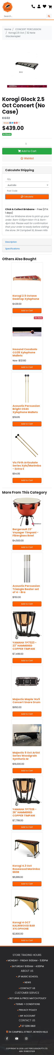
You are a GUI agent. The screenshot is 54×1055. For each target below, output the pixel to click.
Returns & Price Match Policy (27, 998)
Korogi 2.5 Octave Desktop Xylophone (26, 297)
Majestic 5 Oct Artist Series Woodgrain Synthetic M (26, 756)
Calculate (28, 196)
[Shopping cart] (50, 7)
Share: (6, 123)
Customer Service (27, 993)
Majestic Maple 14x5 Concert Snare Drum (26, 700)
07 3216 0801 (28, 1026)
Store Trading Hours (27, 955)
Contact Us (27, 988)
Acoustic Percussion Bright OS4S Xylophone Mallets (26, 409)
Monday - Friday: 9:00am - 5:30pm (27, 960)
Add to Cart (28, 151)
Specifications (12, 248)
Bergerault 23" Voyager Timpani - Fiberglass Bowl (25, 532)
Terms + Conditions (27, 1004)
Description (11, 241)
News (27, 982)
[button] (27, 158)
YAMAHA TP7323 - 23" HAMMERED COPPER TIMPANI (25, 646)
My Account (27, 1015)
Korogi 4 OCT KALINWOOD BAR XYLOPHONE (24, 925)
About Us (27, 971)
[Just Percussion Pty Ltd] (7, 7)
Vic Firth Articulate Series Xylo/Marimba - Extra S (27, 466)
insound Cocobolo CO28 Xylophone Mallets (25, 352)
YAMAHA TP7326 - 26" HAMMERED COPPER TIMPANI (25, 812)
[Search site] (49, 16)
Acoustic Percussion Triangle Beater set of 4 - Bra (26, 589)
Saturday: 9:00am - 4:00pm (27, 966)
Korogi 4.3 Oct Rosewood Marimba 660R (26, 869)
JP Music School (27, 976)
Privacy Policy (27, 1010)
